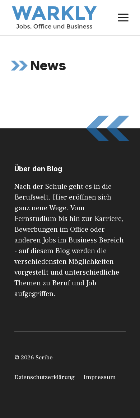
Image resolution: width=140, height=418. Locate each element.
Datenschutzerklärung (44, 377)
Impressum (100, 377)
